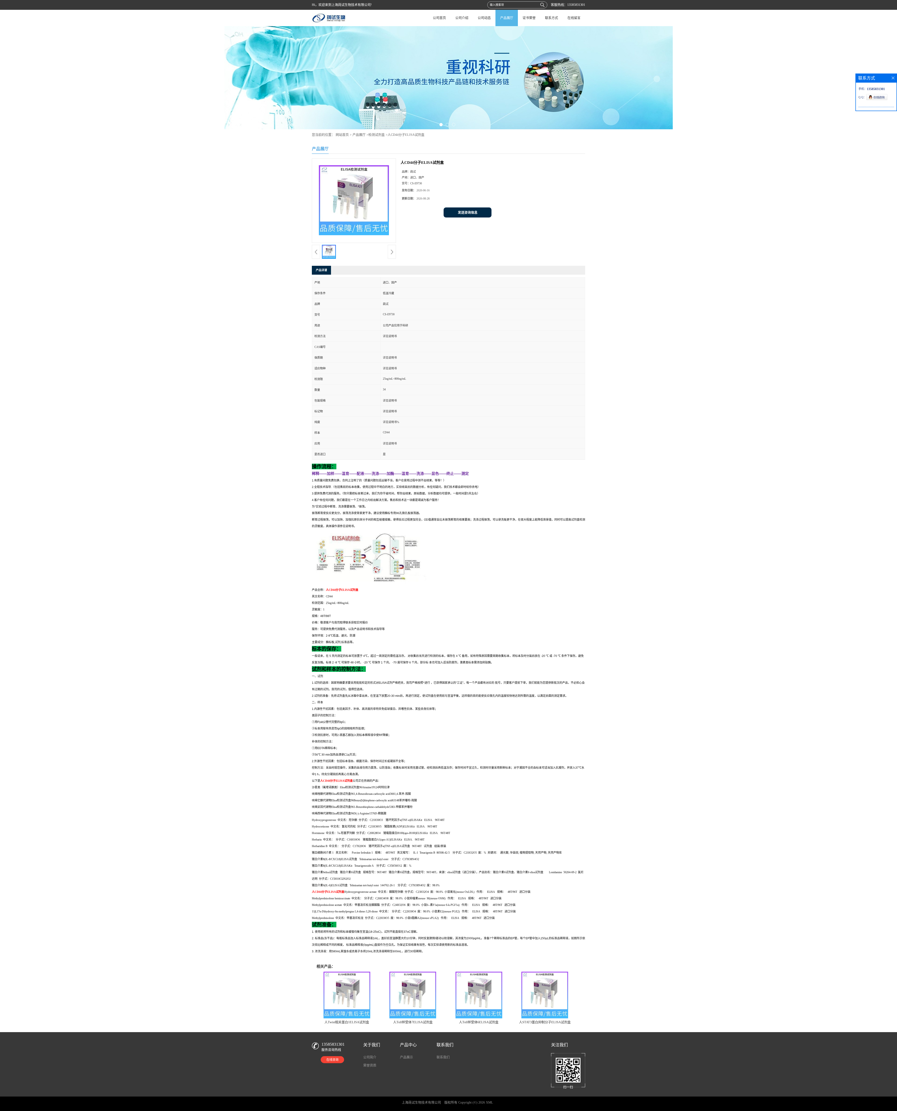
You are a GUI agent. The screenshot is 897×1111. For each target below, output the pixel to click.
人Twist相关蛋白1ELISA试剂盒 (346, 1022)
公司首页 (439, 18)
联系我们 (443, 1057)
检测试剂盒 (376, 135)
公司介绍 (461, 18)
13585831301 (576, 5)
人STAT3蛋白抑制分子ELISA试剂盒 (545, 1022)
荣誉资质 (369, 1065)
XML (489, 1102)
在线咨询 (332, 1059)
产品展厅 (506, 18)
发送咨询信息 (467, 212)
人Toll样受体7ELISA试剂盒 (413, 1022)
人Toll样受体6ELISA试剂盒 (478, 1022)
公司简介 (369, 1057)
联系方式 (551, 18)
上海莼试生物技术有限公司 (421, 1102)
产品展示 (406, 1057)
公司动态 (484, 18)
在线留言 (573, 18)
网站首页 (342, 135)
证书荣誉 (529, 18)
